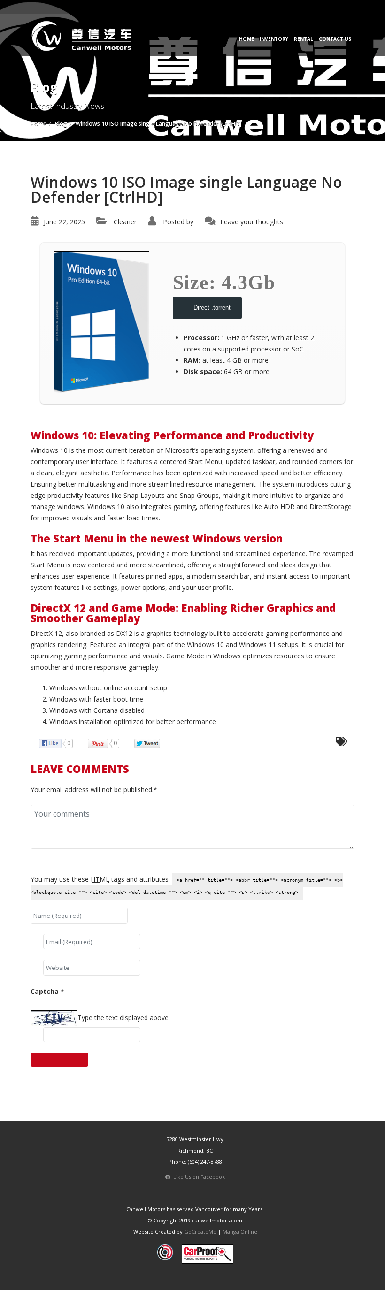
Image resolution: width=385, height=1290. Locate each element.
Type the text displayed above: (123, 1017)
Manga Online (240, 1231)
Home (246, 39)
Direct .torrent (212, 307)
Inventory (274, 39)
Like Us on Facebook (197, 1176)
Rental (303, 39)
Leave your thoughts (251, 221)
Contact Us (335, 39)
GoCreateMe (200, 1231)
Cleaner (125, 221)
